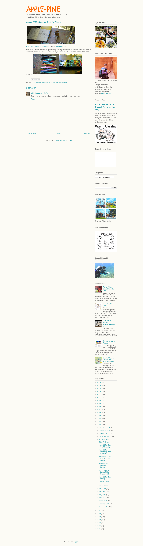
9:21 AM (45, 93)
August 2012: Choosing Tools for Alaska (37, 46)
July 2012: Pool (104, 482)
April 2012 (103, 498)
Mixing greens (103, 485)
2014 (99, 418)
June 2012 (103, 492)
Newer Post (32, 134)
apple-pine (59, 46)
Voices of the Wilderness (49, 82)
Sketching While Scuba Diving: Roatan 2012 (104, 472)
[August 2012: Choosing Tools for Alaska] (51, 44)
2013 (99, 421)
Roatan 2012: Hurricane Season (103, 465)
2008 (99, 520)
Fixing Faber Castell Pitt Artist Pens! (108, 289)
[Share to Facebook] (37, 79)
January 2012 (104, 507)
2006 (99, 526)
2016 (99, 412)
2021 (99, 397)
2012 (33, 82)
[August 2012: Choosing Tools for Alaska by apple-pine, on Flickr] (57, 74)
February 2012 (104, 504)
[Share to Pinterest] (39, 79)
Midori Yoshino (36, 93)
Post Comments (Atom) (64, 140)
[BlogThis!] (34, 79)
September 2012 (105, 436)
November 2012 (105, 430)
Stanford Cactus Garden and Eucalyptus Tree (108, 359)
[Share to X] (35, 79)
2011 (99, 511)
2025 (99, 385)
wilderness (63, 82)
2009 (99, 517)
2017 (99, 409)
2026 (99, 382)
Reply (33, 99)
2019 (99, 403)
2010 (99, 514)
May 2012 (102, 495)
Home (59, 134)
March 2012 (103, 501)
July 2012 (102, 489)
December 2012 (105, 427)
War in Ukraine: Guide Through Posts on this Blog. (105, 106)
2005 (99, 529)
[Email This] (32, 79)
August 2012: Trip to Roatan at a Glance (105, 458)
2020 (99, 400)
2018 (99, 406)
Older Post (86, 134)
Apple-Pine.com (106, 93)
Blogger (75, 542)
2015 (99, 415)
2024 (99, 388)
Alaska (38, 82)
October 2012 (104, 433)
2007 (99, 523)
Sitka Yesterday (104, 442)
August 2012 (103, 439)
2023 (99, 391)
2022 (99, 394)
